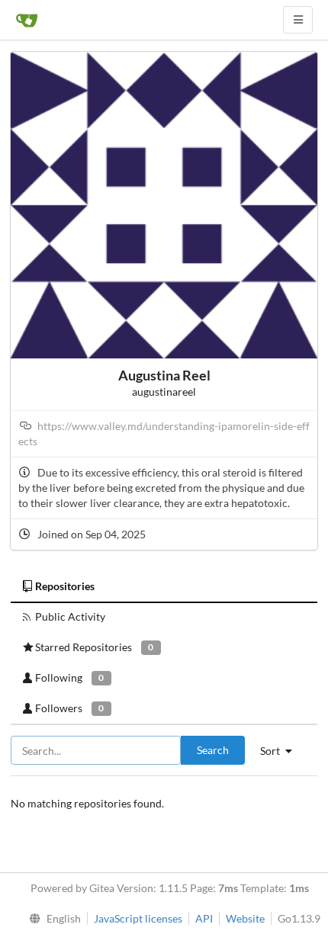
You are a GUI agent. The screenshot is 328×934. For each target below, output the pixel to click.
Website (245, 918)
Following (69, 677)
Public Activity (70, 616)
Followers (69, 707)
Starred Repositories (94, 646)
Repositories (65, 585)
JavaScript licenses (138, 918)
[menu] (51, 919)
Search (213, 749)
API (204, 918)
